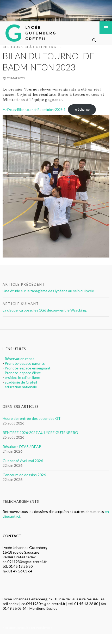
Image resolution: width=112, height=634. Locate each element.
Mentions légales (43, 608)
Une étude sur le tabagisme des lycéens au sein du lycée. (49, 287)
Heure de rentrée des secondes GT (32, 418)
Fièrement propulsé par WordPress (27, 628)
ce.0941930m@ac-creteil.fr (25, 561)
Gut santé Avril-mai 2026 (23, 460)
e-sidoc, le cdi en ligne (22, 377)
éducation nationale (21, 387)
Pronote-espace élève (23, 372)
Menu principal (105, 27)
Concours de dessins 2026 (24, 474)
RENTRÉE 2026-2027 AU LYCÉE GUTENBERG (40, 432)
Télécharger (82, 109)
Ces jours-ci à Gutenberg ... (32, 47)
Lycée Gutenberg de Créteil (31, 32)
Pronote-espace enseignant (28, 368)
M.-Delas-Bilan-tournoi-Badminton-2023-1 (34, 109)
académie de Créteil (21, 382)
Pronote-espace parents (25, 363)
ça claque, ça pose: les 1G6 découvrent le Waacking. (45, 307)
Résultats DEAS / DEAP (22, 446)
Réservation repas (19, 358)
